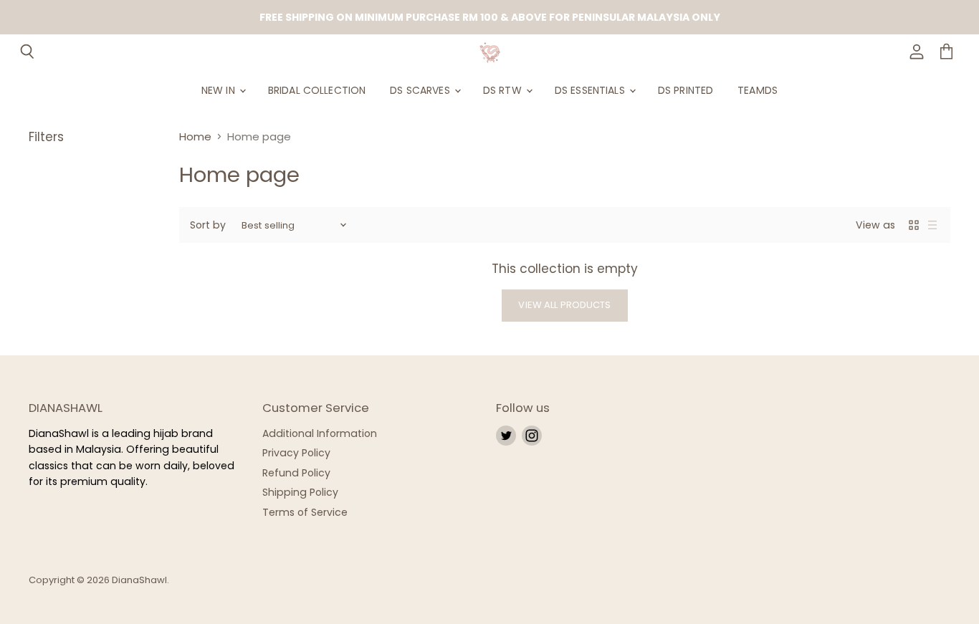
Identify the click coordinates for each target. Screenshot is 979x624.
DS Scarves (421, 90)
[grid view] (914, 225)
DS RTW (504, 90)
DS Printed (685, 90)
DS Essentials (591, 90)
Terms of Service (305, 512)
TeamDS (757, 90)
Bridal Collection (317, 90)
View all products (564, 305)
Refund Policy (296, 473)
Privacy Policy (296, 453)
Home (195, 136)
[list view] (932, 225)
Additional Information (319, 433)
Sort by (208, 225)
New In (219, 90)
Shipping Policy (300, 492)
